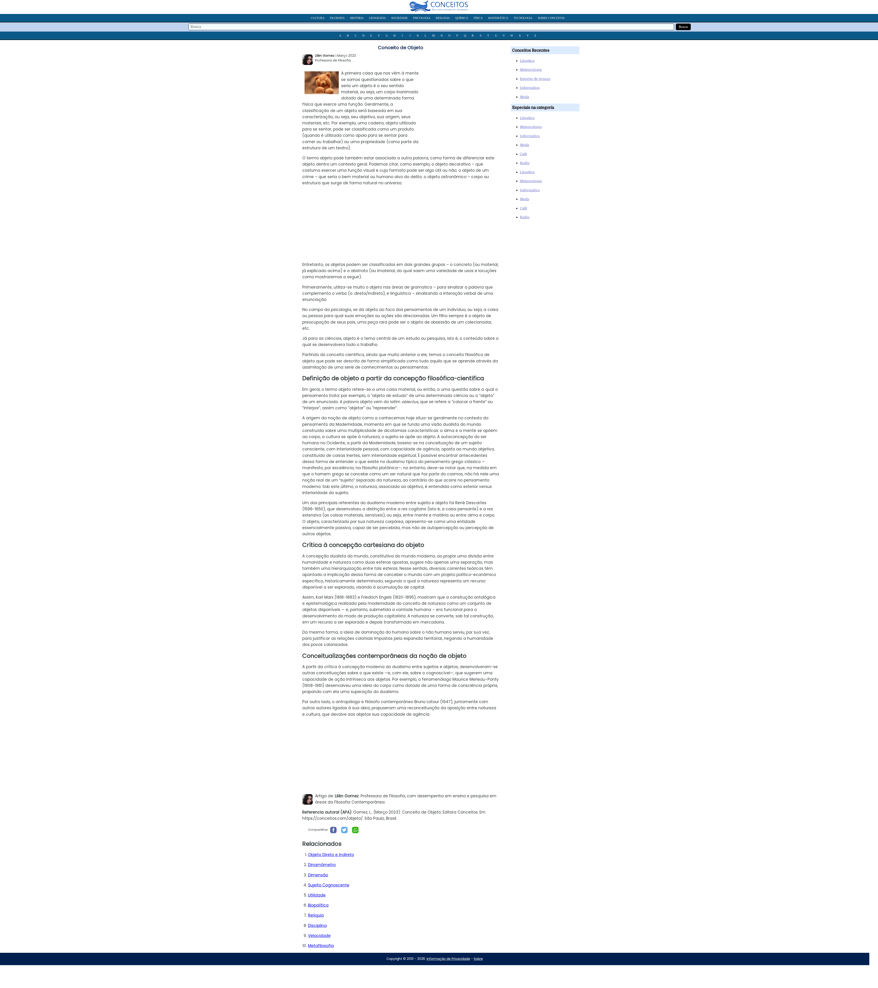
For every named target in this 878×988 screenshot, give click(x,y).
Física (478, 18)
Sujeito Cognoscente (328, 885)
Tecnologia (523, 18)
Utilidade (317, 895)
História (357, 18)
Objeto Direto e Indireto (331, 854)
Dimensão (318, 875)
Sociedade (399, 18)
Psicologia (421, 18)
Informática (530, 88)
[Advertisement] (464, 99)
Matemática (498, 18)
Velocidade (319, 935)
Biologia (443, 18)
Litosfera (527, 61)
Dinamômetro (322, 865)
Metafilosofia (321, 945)
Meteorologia (531, 70)
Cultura (317, 18)
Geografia (377, 18)
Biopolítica (318, 905)
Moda (524, 97)
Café (523, 154)
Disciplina (317, 925)
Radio (525, 163)
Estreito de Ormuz (535, 79)
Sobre (478, 958)
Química (461, 18)
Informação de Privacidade (448, 958)
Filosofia (337, 18)
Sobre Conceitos (551, 18)
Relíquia (316, 915)
